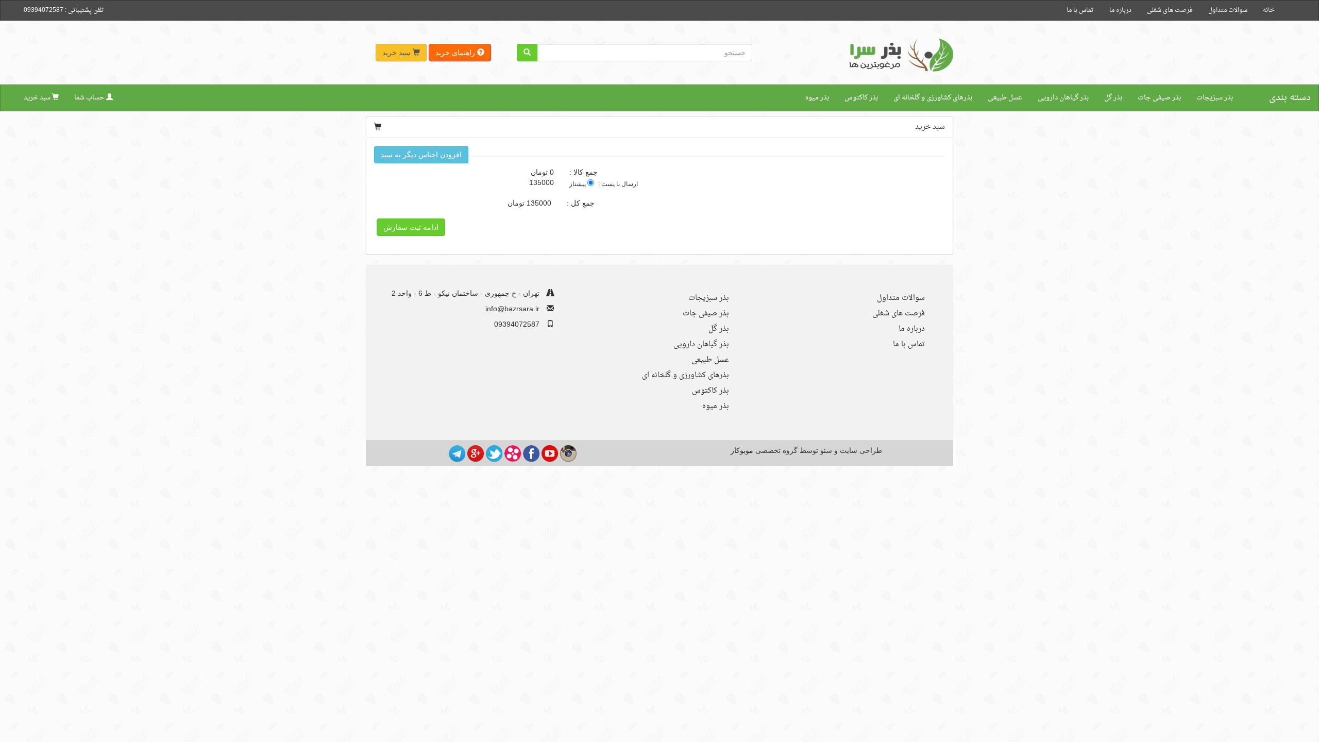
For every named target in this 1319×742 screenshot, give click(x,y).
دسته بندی (1290, 98)
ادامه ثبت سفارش (410, 227)
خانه (1269, 10)
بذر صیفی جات (1159, 97)
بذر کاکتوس (861, 97)
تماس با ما (1080, 10)
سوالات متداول (1227, 10)
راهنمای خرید (456, 52)
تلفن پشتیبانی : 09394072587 (64, 10)
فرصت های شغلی (1170, 10)
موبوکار (742, 450)
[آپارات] (512, 453)
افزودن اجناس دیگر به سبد (421, 154)
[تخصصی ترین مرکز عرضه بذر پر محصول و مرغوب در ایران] (899, 54)
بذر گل (1113, 97)
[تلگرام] (457, 453)
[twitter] (494, 453)
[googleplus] (475, 453)
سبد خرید (397, 52)
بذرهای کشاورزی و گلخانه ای (932, 97)
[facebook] (531, 453)
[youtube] (550, 453)
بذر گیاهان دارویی (1063, 97)
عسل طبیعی (1005, 97)
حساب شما (90, 97)
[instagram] (568, 453)
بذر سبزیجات (1214, 97)
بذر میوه (817, 97)
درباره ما (1120, 10)
